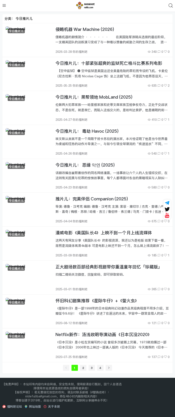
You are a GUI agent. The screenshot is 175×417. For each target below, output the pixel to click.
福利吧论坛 (14, 406)
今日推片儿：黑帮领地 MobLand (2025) (93, 97)
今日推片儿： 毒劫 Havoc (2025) (86, 131)
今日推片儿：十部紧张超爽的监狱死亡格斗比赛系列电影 (108, 63)
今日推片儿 (16, 31)
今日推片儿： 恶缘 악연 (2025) (85, 165)
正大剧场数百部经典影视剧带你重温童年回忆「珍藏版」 (108, 267)
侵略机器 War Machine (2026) (84, 29)
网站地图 (35, 406)
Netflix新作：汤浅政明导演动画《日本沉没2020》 (103, 334)
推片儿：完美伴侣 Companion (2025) (91, 199)
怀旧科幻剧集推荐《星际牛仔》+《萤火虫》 (97, 300)
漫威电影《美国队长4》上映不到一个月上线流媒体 (103, 233)
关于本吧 (54, 406)
